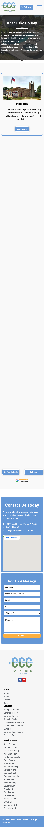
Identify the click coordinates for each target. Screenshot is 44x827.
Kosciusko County (32, 32)
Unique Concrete (22, 686)
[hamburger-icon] (39, 7)
